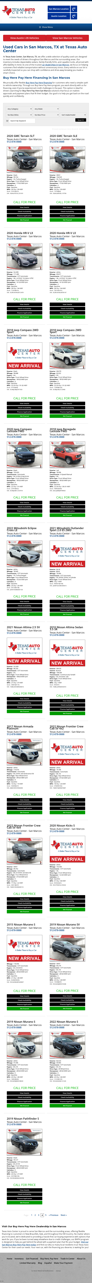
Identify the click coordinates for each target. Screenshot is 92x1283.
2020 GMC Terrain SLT (20, 136)
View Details (24, 207)
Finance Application (24, 216)
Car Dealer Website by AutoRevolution (42, 1271)
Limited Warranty (28, 1263)
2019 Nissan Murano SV (65, 924)
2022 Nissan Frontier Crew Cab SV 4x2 (66, 727)
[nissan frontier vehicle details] (67, 752)
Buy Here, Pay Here (49, 1258)
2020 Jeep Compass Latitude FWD (19, 430)
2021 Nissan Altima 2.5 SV (23, 627)
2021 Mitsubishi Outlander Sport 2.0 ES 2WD (67, 529)
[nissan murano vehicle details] (24, 948)
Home (9, 1258)
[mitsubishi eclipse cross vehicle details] (24, 554)
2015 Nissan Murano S (21, 924)
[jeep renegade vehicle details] (67, 455)
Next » (64, 1215)
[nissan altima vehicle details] (24, 651)
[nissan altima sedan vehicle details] (67, 653)
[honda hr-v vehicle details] (24, 256)
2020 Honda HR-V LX (20, 233)
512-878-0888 (14, 141)
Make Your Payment (63, 1263)
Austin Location (58, 16)
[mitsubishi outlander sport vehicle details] (67, 554)
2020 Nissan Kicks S (62, 825)
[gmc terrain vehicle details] (24, 159)
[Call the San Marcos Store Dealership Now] (74, 9)
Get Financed (32, 1258)
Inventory (19, 1258)
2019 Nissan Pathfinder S (23, 1118)
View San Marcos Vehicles (67, 38)
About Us (81, 1258)
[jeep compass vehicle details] (24, 356)
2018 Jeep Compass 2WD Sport (22, 331)
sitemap (58, 1271)
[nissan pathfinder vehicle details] (24, 1142)
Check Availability (24, 211)
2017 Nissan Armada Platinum (20, 727)
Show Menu (46, 27)
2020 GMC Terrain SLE (63, 136)
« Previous (53, 1215)
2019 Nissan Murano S (21, 1021)
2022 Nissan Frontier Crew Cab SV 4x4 (23, 826)
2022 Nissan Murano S (64, 1021)
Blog (40, 1263)
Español (48, 1263)
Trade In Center (67, 1258)
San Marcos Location (59, 9)
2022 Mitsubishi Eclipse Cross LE (22, 529)
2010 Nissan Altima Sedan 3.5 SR (66, 628)
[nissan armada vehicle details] (24, 752)
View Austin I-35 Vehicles (24, 38)
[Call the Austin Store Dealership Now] (74, 16)
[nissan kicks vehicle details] (67, 849)
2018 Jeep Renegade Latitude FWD (63, 430)
